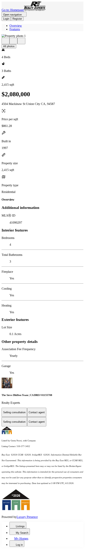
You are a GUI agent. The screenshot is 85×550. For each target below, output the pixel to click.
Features (14, 29)
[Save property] (13, 41)
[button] (42, 36)
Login (6, 18)
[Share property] (21, 41)
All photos (9, 46)
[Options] (5, 41)
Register (17, 18)
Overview (15, 25)
